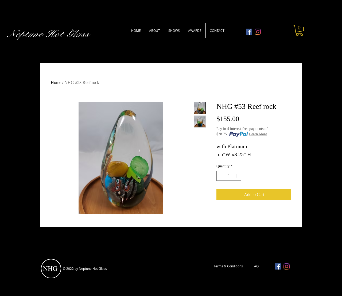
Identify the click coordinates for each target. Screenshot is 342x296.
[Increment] (237, 175)
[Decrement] (220, 175)
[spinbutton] (229, 175)
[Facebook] (249, 32)
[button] (299, 30)
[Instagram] (258, 32)
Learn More (258, 134)
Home (56, 82)
